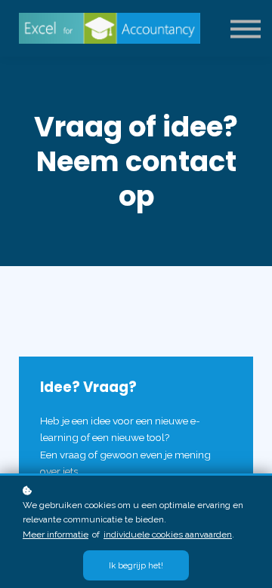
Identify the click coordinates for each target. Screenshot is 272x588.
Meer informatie (55, 534)
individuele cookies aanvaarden (168, 534)
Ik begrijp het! (136, 565)
